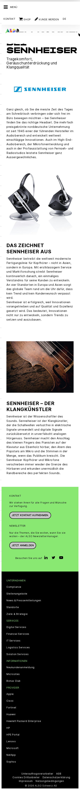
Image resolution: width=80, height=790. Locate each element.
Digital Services (16, 627)
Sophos (11, 761)
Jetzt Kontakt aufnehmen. (30, 515)
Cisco (10, 701)
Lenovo (11, 741)
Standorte (12, 607)
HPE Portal (13, 734)
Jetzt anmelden (23, 545)
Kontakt (9, 18)
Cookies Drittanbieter (26, 777)
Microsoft (12, 748)
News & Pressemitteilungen (23, 600)
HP (8, 728)
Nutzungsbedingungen (50, 781)
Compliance (13, 587)
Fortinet (11, 707)
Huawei (11, 714)
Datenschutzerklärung (56, 777)
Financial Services (17, 634)
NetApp (11, 755)
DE (64, 18)
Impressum (26, 781)
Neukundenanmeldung (20, 667)
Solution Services (17, 654)
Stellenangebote (16, 593)
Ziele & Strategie (17, 614)
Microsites (13, 674)
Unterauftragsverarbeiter (37, 773)
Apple (10, 694)
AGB (58, 773)
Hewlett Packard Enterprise (23, 721)
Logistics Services (18, 647)
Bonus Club (13, 681)
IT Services (13, 640)
